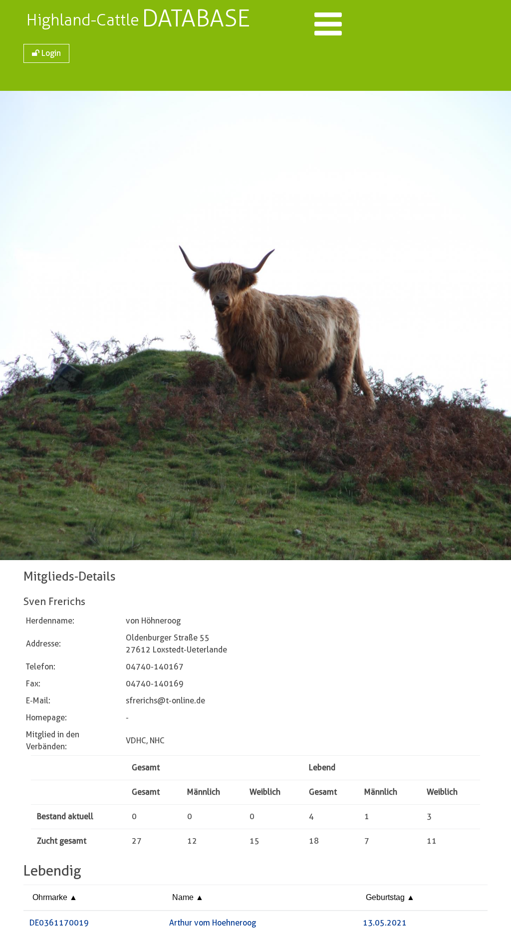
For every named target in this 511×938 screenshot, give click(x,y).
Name (184, 897)
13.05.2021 (385, 923)
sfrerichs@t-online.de (165, 700)
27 (137, 841)
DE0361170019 (59, 923)
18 (314, 841)
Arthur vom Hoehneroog (212, 923)
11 (432, 841)
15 (254, 841)
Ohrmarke (50, 897)
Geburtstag (386, 897)
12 (192, 841)
